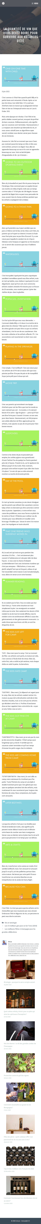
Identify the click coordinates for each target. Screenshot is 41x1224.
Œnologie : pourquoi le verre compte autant (19, 982)
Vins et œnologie (11, 923)
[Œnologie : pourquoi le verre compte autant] (20, 978)
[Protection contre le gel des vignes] (20, 1071)
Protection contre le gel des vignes (16, 1075)
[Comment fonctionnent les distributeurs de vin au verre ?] (20, 1193)
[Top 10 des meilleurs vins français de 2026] (20, 1164)
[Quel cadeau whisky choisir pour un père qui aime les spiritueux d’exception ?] (20, 1007)
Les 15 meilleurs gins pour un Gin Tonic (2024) (21, 926)
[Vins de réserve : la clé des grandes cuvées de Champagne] (20, 1039)
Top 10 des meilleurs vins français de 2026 (19, 1169)
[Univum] (3, 3)
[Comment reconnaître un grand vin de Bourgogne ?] (20, 1100)
